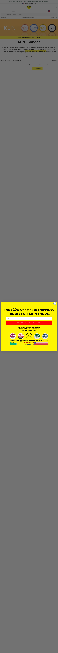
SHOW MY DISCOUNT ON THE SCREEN (29, 323)
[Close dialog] (55, 303)
